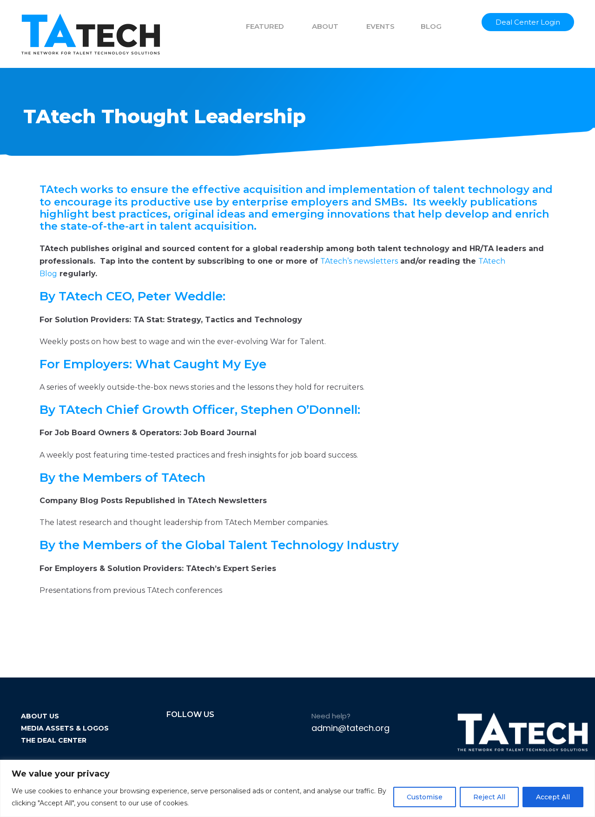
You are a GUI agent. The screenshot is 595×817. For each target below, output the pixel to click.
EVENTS (380, 26)
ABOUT (325, 26)
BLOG (431, 26)
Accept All (553, 797)
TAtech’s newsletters (359, 261)
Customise (425, 797)
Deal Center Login (528, 22)
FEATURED (265, 26)
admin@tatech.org (350, 728)
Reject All (489, 797)
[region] (297, 788)
